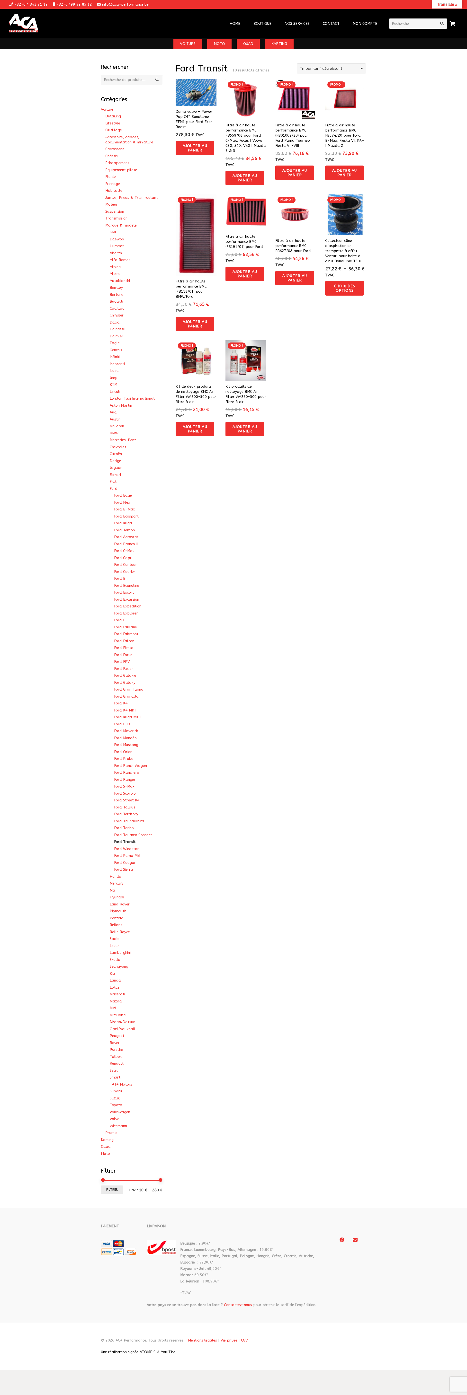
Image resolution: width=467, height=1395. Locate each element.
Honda (115, 876)
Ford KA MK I (125, 710)
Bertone (116, 294)
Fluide (110, 177)
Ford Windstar (126, 849)
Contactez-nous (238, 1305)
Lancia (115, 980)
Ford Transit (124, 842)
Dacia (115, 322)
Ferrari (115, 475)
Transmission (116, 218)
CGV (244, 1340)
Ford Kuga (123, 523)
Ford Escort (124, 592)
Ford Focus (123, 655)
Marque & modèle (121, 225)
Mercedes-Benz (123, 440)
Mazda (116, 1001)
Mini (113, 1008)
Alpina (115, 267)
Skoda (115, 959)
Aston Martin (121, 405)
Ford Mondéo (125, 738)
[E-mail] (355, 1240)
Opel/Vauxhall (122, 1029)
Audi (113, 412)
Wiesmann (118, 1126)
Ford (113, 488)
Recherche (157, 80)
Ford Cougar (125, 862)
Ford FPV (122, 661)
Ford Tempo (124, 530)
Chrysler (117, 315)
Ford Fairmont (126, 634)
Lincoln (115, 391)
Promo (111, 1133)
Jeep (113, 378)
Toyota (116, 1105)
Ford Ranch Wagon (130, 765)
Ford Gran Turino (128, 689)
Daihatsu (118, 329)
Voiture (107, 109)
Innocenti (117, 364)
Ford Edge (123, 495)
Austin (115, 419)
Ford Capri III (125, 558)
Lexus (114, 946)
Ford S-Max (124, 786)
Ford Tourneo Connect (133, 835)
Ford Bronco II (126, 544)
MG (112, 890)
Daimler (116, 336)
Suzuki (115, 1098)
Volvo (114, 1119)
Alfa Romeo (120, 260)
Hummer (117, 246)
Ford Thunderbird (129, 821)
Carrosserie (115, 149)
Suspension (114, 211)
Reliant (116, 925)
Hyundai (117, 897)
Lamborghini (120, 952)
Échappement (117, 163)
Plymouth (118, 911)
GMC (113, 232)
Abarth (116, 253)
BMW (114, 433)
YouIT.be (168, 1352)
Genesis (116, 350)
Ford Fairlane (125, 627)
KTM (113, 384)
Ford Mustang (126, 745)
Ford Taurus (124, 807)
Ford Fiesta (124, 648)
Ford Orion (123, 752)
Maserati (117, 994)
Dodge (115, 461)
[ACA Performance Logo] (23, 24)
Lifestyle (112, 123)
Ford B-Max (124, 509)
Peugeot (117, 1036)
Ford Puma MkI (127, 855)
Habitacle (113, 190)
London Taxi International (132, 398)
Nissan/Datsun (122, 1022)
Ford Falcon (124, 641)
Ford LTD (122, 724)
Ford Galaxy (124, 682)
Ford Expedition (127, 606)
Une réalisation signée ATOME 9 (128, 1352)
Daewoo (117, 239)
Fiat (113, 481)
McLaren (117, 426)
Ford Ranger (124, 779)
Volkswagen (120, 1112)
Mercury (116, 883)
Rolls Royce (120, 932)
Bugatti (116, 301)
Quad (106, 1146)
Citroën (116, 454)
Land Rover (120, 904)
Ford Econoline (126, 585)
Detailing (113, 116)
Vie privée (229, 1340)
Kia (112, 973)
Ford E (119, 578)
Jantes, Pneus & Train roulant (131, 197)
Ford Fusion (124, 669)
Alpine (115, 274)
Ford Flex (122, 502)
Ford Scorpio (125, 793)
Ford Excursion (126, 599)
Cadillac (117, 308)
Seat (114, 1070)
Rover (115, 1043)
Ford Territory (126, 814)
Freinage (112, 184)
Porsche (116, 1049)
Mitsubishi (118, 1015)
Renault (117, 1063)
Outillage (113, 130)
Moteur (111, 204)
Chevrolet (118, 447)
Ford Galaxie (125, 675)
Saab (114, 939)
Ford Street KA (127, 800)
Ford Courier (124, 572)
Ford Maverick (126, 731)
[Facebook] (342, 1240)
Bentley (116, 287)
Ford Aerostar (126, 537)
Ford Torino (124, 828)
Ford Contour (125, 564)
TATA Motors (121, 1084)
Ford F (119, 620)
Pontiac (116, 918)
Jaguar (116, 467)
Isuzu (114, 370)
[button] (312, 23)
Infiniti (115, 357)
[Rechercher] (442, 23)
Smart (115, 1077)
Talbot (116, 1056)
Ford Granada (126, 696)
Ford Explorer (126, 613)
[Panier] (452, 23)
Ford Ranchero (126, 772)
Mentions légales (202, 1340)
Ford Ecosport (126, 516)
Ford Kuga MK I (127, 717)
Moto (105, 1153)
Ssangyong (119, 966)
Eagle (115, 343)
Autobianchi (120, 281)
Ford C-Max (124, 551)
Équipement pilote (121, 170)
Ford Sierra (123, 869)
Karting (107, 1140)
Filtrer (112, 1189)
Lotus (114, 987)
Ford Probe (123, 758)
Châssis (111, 156)
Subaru (116, 1091)
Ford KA (121, 703)
